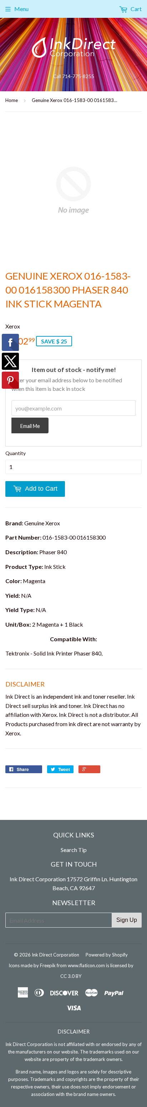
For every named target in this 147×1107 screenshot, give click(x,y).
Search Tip (74, 849)
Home (11, 100)
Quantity (15, 453)
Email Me (30, 426)
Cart (136, 8)
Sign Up (126, 920)
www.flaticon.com (86, 965)
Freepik (48, 965)
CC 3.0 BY (70, 976)
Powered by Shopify (107, 955)
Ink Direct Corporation (55, 955)
